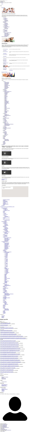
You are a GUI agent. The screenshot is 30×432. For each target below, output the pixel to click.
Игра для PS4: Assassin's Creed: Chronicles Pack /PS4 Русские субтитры (9, 343)
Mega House (6, 92)
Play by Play (6, 259)
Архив (5, 90)
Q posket (6, 284)
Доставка (4, 202)
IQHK (5, 97)
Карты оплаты (6, 24)
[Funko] (3, 81)
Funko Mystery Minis (7, 85)
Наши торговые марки (4, 36)
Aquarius (6, 94)
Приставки (6, 18)
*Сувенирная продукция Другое (7, 91)
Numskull (6, 103)
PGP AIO (6, 27)
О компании (3, 315)
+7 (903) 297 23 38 (5, 424)
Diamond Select (5, 120)
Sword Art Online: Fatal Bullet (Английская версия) (6, 328)
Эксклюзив (6, 214)
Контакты (4, 203)
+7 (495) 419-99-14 (2, 428)
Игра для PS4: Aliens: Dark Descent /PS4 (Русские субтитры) (7, 341)
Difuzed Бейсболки (7, 125)
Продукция (3, 7)
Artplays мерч (5, 132)
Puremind (4, 142)
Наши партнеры (4, 378)
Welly (5, 267)
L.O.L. (4, 137)
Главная (1, 206)
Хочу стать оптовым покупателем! (6, 150)
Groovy (5, 95)
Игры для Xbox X (7, 34)
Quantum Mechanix (7, 272)
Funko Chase (6, 248)
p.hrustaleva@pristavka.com (5, 427)
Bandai (5, 113)
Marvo (4, 212)
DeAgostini (4, 301)
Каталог (3, 206)
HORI (4, 218)
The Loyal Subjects (7, 252)
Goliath (4, 141)
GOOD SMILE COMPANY (6, 297)
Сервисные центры (4, 381)
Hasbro (4, 305)
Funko (4, 81)
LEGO (4, 307)
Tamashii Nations (7, 114)
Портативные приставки (6, 26)
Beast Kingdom (6, 102)
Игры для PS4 (6, 33)
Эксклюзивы (6, 209)
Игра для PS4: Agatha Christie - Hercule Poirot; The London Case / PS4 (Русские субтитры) (11, 336)
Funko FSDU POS (7, 82)
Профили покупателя (3, 390)
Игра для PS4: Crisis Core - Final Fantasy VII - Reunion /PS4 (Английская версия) (10, 362)
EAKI (5, 105)
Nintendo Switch (5, 229)
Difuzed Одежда (7, 123)
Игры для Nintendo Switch (8, 32)
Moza (4, 219)
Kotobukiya (6, 93)
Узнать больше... (5, 50)
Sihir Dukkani (4, 127)
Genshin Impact (6, 139)
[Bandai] (3, 113)
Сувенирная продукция (5, 241)
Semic (5, 98)
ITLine (4, 431)
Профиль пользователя (4, 389)
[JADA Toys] (3, 135)
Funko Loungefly (7, 243)
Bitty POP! (6, 88)
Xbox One (4, 22)
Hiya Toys (4, 118)
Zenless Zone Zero (7, 140)
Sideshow (6, 100)
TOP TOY (6, 109)
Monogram (6, 263)
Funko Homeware (7, 83)
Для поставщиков (5, 201)
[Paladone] (3, 119)
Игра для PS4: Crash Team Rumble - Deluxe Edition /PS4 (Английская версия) (9, 360)
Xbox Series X (5, 21)
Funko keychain (6, 244)
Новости (4, 200)
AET (5, 280)
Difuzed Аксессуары (7, 124)
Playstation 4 (4, 223)
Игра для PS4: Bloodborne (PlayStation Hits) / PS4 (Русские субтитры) (8, 356)
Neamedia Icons (6, 101)
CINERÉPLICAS (7, 268)
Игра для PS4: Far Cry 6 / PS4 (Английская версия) (6, 370)
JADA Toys (5, 135)
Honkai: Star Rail (7, 309)
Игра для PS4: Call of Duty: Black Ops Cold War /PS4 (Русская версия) (8, 358)
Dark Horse (6, 96)
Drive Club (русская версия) (3, 325)
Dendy (4, 29)
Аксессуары (6, 20)
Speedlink (4, 213)
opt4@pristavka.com (4, 426)
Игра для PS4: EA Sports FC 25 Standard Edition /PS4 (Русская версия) (8, 364)
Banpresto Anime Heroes (7, 115)
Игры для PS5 (6, 35)
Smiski (5, 107)
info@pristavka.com (4, 429)
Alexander (6, 112)
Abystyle (5, 89)
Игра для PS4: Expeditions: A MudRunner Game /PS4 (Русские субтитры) (9, 366)
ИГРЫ (10, 206)
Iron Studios (4, 128)
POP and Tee (6, 246)
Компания (3, 179)
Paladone (5, 119)
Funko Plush (6, 245)
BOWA (4, 311)
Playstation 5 (4, 17)
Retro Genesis (4, 208)
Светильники (6, 134)
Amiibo (7, 231)
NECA (4, 299)
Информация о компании (6, 199)
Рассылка (3, 391)
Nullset (5, 106)
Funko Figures (6, 86)
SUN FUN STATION (7, 108)
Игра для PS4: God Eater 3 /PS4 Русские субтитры (6, 372)
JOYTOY (4, 136)
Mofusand (6, 282)
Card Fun (4, 143)
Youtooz (6, 104)
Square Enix (6, 256)
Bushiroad (6, 111)
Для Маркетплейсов (7, 210)
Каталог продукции (6, 206)
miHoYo (4, 138)
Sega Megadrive (5, 30)
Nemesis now (4, 250)
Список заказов (4, 388)
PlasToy (4, 116)
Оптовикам (3, 144)
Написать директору (5, 204)
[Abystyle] (3, 89)
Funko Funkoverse (7, 87)
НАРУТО (6, 133)
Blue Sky (4, 313)
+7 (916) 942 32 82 (4, 425)
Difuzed (4, 292)
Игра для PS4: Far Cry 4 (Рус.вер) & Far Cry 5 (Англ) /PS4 (7, 368)
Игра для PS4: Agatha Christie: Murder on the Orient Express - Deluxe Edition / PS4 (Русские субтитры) (12, 338)
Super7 (4, 130)
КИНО (5, 303)
